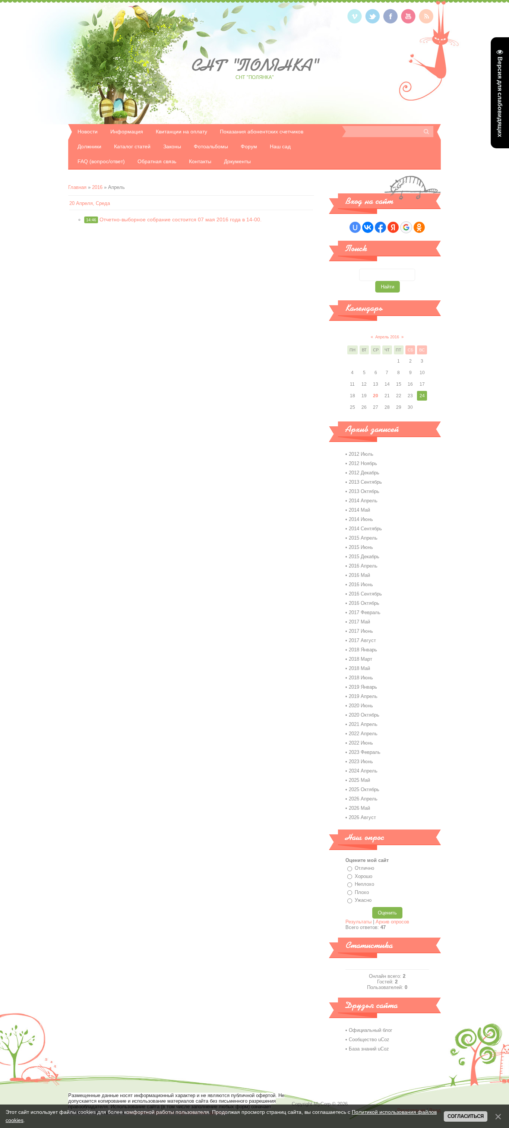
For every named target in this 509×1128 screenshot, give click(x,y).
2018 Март (360, 659)
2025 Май (359, 780)
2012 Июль (361, 454)
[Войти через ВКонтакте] (367, 227)
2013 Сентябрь (365, 482)
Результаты (358, 922)
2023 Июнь (361, 761)
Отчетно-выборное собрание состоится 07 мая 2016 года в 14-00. (180, 219)
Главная (77, 187)
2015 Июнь (361, 547)
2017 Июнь (361, 631)
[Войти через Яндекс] (393, 227)
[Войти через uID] (355, 227)
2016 (97, 187)
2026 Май (359, 808)
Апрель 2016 (387, 337)
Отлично (364, 868)
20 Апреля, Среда (89, 203)
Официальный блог (370, 1030)
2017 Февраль (364, 612)
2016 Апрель (363, 566)
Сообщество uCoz (369, 1039)
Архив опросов (392, 922)
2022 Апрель (363, 733)
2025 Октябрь (364, 789)
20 (375, 395)
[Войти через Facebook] (380, 227)
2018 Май (359, 668)
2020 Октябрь (364, 715)
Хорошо (363, 876)
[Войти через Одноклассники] (419, 227)
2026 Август (362, 817)
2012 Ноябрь (363, 463)
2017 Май (359, 622)
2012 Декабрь (364, 472)
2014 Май (359, 510)
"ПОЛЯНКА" (254, 65)
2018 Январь (363, 650)
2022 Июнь (361, 743)
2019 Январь (363, 687)
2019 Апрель (363, 696)
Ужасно (363, 900)
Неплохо (364, 884)
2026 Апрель (363, 799)
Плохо (362, 892)
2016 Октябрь (364, 603)
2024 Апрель (363, 771)
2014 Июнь (361, 519)
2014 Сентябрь (365, 528)
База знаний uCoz (369, 1049)
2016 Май (359, 575)
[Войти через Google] (406, 227)
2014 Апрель (363, 500)
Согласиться (466, 1116)
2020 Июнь (361, 705)
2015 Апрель (363, 538)
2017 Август (362, 640)
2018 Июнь (361, 677)
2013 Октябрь (364, 491)
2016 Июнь (361, 584)
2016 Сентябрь (365, 594)
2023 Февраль (364, 752)
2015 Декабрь (364, 556)
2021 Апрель (363, 724)
